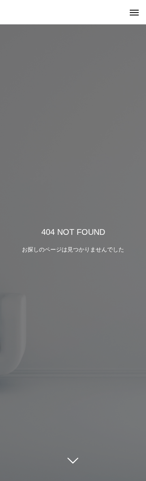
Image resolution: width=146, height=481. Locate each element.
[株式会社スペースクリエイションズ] (8, 12)
